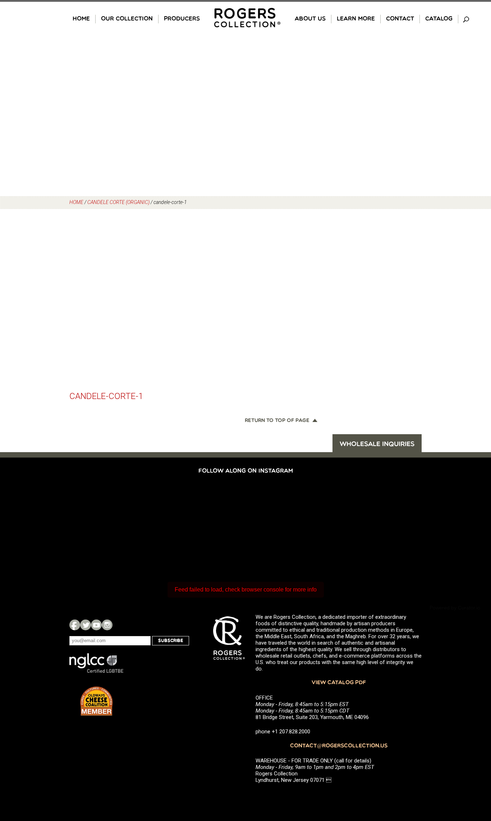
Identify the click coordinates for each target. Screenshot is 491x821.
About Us (310, 19)
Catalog (439, 19)
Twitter (85, 625)
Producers (182, 19)
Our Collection (127, 19)
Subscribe (170, 641)
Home (81, 19)
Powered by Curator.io (455, 608)
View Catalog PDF (339, 683)
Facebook (74, 625)
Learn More (356, 19)
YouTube (96, 625)
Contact (400, 19)
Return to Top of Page (277, 420)
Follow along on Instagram (245, 471)
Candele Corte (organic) (118, 202)
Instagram (107, 625)
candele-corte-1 (106, 396)
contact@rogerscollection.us (338, 746)
